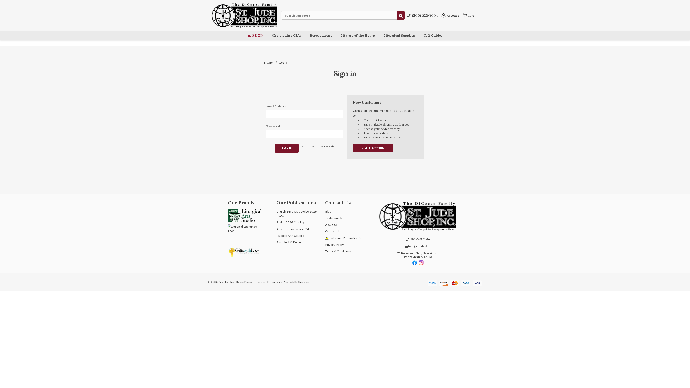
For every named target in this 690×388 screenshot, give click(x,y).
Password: (273, 126)
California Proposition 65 (345, 238)
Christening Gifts (287, 35)
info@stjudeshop (419, 246)
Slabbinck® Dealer (289, 242)
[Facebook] (415, 263)
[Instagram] (421, 263)
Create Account (373, 148)
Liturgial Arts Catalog (290, 235)
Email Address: (276, 106)
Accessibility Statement (296, 282)
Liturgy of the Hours (358, 35)
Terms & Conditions (338, 251)
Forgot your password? (318, 146)
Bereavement (321, 35)
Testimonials (333, 218)
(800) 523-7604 (419, 239)
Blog (328, 211)
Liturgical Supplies (399, 35)
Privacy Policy (334, 244)
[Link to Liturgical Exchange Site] (244, 232)
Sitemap (261, 282)
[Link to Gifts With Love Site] (244, 251)
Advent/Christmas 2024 (293, 229)
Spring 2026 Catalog (290, 222)
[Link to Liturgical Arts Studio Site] (244, 215)
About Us (331, 225)
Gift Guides (433, 35)
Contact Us (332, 231)
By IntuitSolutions (245, 282)
